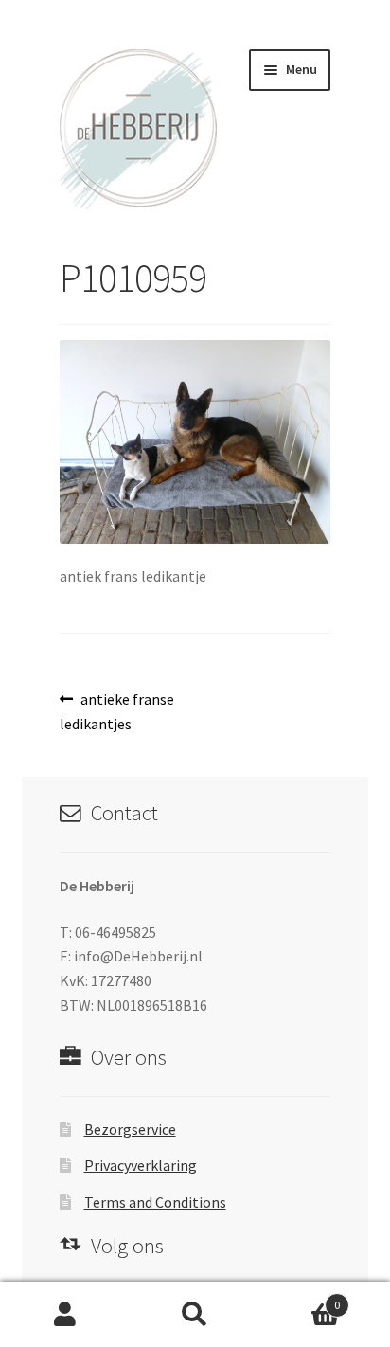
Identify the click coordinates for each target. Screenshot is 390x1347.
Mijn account (65, 1315)
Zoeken (194, 1315)
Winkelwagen (300, 1298)
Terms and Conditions (155, 1202)
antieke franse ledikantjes (117, 711)
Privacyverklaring (140, 1165)
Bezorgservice (130, 1129)
